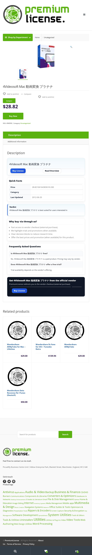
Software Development (25, 515)
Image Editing (18, 503)
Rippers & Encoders (39, 510)
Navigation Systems (34, 507)
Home (37, 37)
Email (45, 499)
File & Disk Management (61, 499)
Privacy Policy (28, 544)
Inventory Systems (40, 503)
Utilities (40, 519)
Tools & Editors (78, 515)
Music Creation (19, 507)
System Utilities (59, 514)
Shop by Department (18, 37)
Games (76, 499)
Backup (49, 492)
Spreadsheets (43, 515)
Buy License (18, 171)
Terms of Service (14, 544)
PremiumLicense (12, 540)
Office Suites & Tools (59, 506)
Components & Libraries (36, 496)
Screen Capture (57, 511)
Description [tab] (14, 135)
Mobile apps (68, 503)
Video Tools (73, 519)
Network (46, 507)
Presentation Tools (20, 511)
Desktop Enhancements (18, 499)
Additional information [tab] (17, 141)
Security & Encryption (74, 510)
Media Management (54, 503)
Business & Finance (67, 492)
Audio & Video (35, 492)
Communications (17, 496)
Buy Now (13, 116)
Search (65, 434)
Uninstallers (26, 519)
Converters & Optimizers (61, 496)
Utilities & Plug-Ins (53, 520)
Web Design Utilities (23, 524)
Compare (27, 94)
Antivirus (8, 492)
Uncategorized (25, 123)
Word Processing (42, 523)
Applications (20, 492)
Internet (29, 503)
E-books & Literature (34, 499)
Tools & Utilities (11, 519)
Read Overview (52, 171)
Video (63, 520)
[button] (71, 47)
